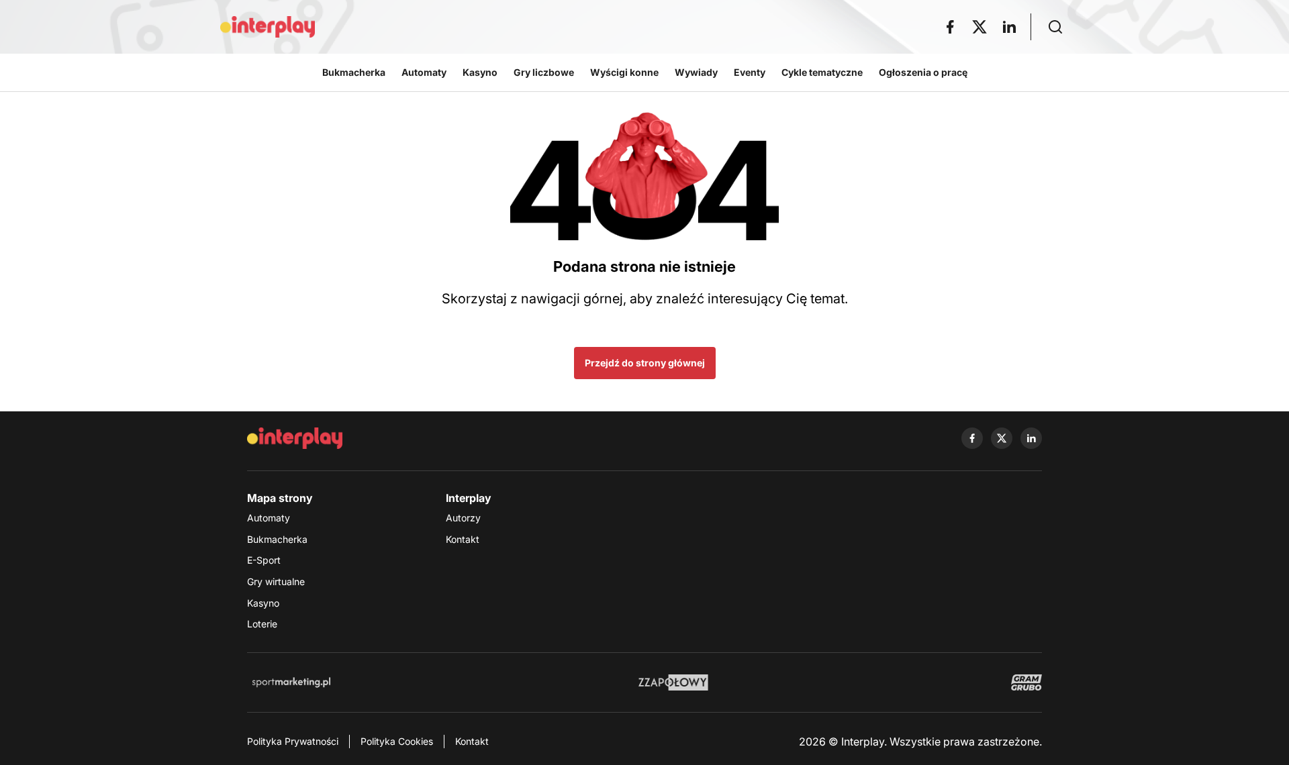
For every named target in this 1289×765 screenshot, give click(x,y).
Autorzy (463, 517)
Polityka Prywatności (292, 741)
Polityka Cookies (397, 741)
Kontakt (462, 539)
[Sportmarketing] (291, 682)
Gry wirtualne (276, 581)
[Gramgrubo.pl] (1026, 682)
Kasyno (263, 603)
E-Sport (264, 560)
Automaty (268, 517)
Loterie (262, 623)
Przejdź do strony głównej (645, 362)
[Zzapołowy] (673, 682)
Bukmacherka (277, 539)
